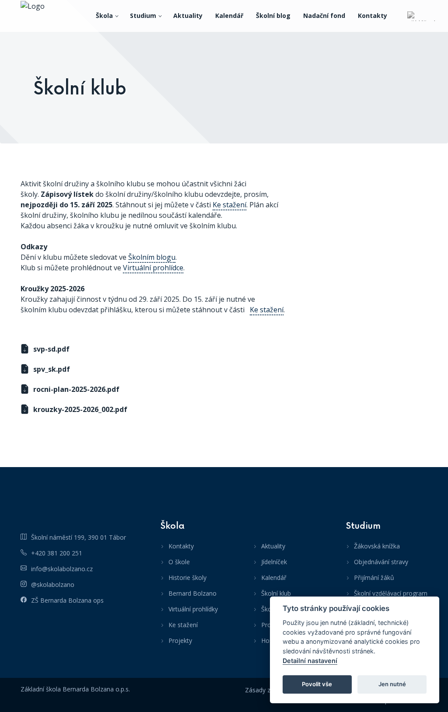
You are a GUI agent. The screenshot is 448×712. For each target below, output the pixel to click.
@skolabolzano (52, 584)
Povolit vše (317, 684)
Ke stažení (229, 204)
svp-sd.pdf (51, 349)
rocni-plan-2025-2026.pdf (76, 389)
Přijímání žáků (374, 577)
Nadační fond (324, 15)
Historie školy (187, 577)
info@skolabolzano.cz (62, 569)
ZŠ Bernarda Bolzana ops (67, 600)
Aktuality (188, 15)
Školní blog (273, 15)
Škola (104, 15)
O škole (179, 562)
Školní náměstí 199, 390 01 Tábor (78, 537)
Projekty (180, 640)
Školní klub (276, 593)
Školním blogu (151, 257)
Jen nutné (392, 684)
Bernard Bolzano (192, 593)
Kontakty (372, 15)
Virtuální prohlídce (153, 267)
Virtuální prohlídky (193, 609)
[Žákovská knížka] (421, 16)
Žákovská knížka (377, 546)
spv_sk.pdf (51, 369)
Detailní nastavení (310, 660)
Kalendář (229, 15)
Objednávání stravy (381, 562)
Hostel (270, 640)
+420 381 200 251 (56, 553)
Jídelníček (274, 562)
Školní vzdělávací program (390, 593)
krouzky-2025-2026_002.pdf (80, 409)
